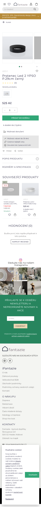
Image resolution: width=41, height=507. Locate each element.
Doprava (6, 400)
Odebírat (20, 326)
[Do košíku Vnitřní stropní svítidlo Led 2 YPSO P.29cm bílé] (15, 214)
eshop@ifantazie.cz (16, 445)
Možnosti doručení (15, 132)
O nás (4, 372)
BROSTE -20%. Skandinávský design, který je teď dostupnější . (19, 16)
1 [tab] (19, 66)
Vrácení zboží (8, 408)
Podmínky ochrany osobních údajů (18, 387)
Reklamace (7, 404)
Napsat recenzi (20, 242)
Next (37, 66)
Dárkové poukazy (10, 376)
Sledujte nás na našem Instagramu (21, 264)
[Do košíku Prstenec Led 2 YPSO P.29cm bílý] (34, 214)
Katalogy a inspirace (11, 415)
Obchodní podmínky (11, 383)
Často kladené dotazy (12, 411)
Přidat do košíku (20, 118)
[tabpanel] (17, 48)
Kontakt (6, 391)
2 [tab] (21, 66)
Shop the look (8, 419)
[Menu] (4, 4)
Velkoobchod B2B (10, 380)
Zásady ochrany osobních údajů (13, 463)
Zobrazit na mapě (10, 438)
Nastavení (9, 499)
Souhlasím (33, 475)
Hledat (35, 9)
